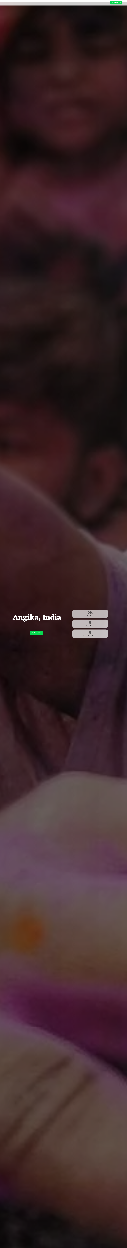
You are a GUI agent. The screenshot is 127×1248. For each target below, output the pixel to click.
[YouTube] (124, 3)
